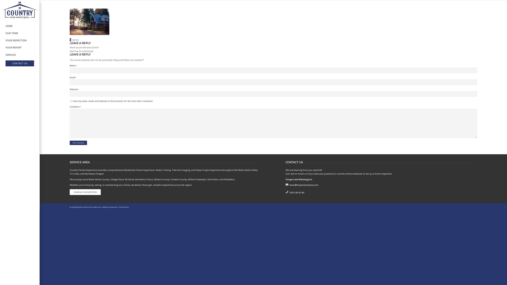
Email (73, 77)
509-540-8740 (297, 192)
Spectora (114, 207)
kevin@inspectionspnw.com (304, 184)
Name (73, 65)
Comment (75, 106)
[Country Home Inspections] (20, 10)
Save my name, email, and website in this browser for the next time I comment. (113, 101)
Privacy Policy (124, 207)
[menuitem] (19, 26)
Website (74, 89)
